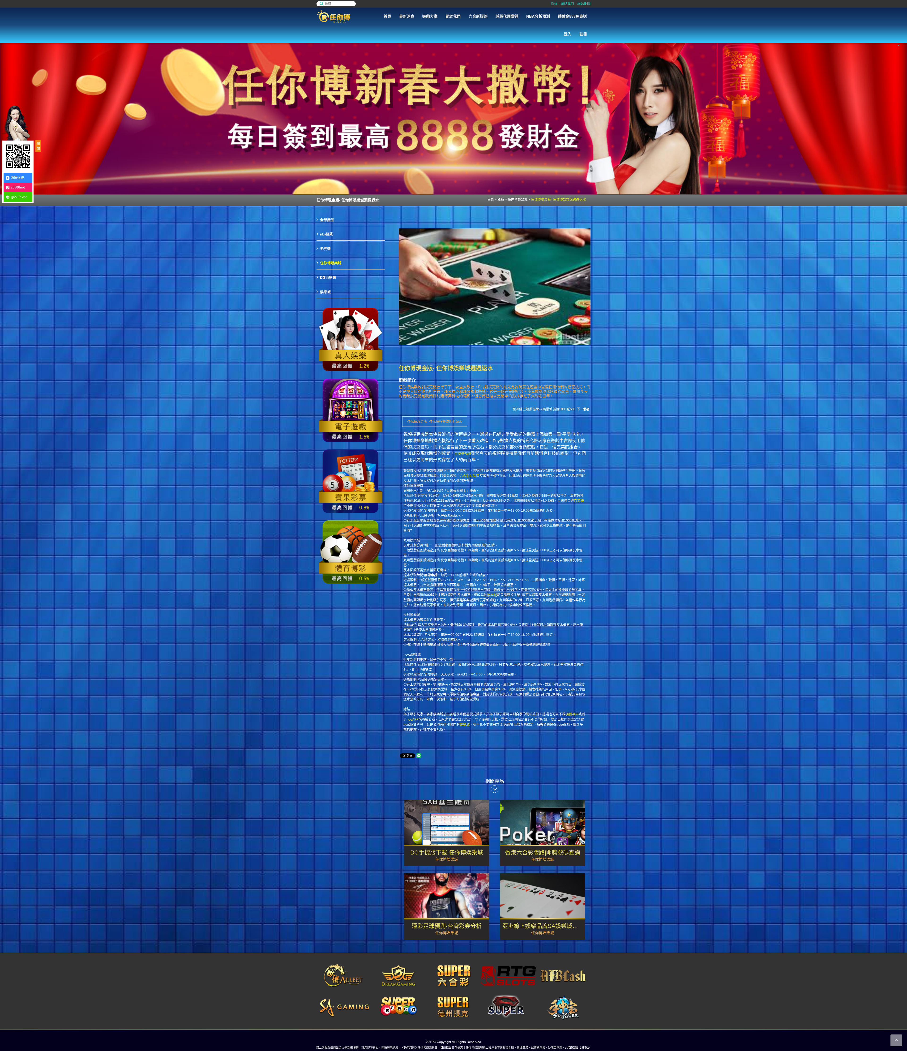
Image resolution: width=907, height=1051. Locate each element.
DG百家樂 (328, 277)
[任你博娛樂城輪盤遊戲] (351, 552)
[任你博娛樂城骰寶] (351, 481)
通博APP (571, 714)
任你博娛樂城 (517, 199)
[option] (453, 110)
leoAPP (413, 719)
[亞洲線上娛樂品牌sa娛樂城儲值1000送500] (542, 906)
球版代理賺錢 (507, 16)
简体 (554, 3)
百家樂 (579, 500)
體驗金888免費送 (572, 16)
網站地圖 (583, 3)
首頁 (387, 16)
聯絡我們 (567, 3)
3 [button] (898, 45)
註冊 (583, 34)
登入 (567, 34)
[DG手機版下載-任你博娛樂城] (446, 833)
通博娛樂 (17, 177)
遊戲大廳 (429, 16)
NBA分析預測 (538, 16)
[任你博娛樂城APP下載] (351, 339)
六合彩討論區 (469, 476)
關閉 (38, 145)
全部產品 (327, 220)
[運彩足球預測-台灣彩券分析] (446, 906)
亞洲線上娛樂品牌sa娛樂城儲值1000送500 (549, 409)
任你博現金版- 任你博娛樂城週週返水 (434, 421)
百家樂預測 (462, 453)
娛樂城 (492, 595)
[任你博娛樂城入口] (342, 16)
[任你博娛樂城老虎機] (351, 410)
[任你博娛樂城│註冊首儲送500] (453, 110)
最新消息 (406, 16)
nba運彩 (326, 234)
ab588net (18, 187)
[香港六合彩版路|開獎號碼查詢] (542, 833)
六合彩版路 (478, 16)
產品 (500, 199)
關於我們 (453, 16)
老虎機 (325, 249)
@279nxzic (19, 197)
